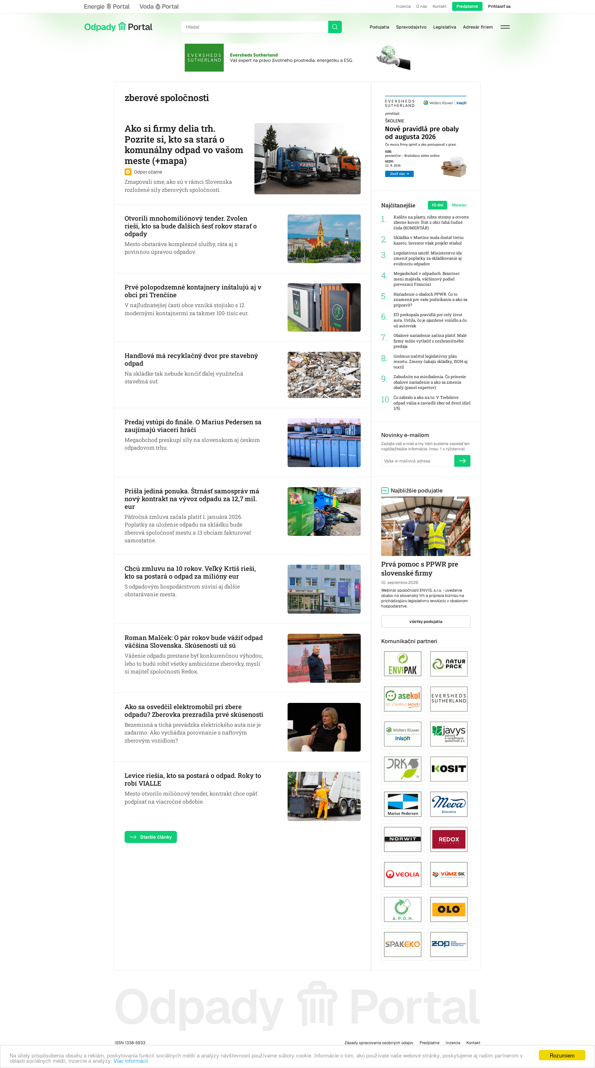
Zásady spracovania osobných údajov (379, 1042)
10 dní (437, 205)
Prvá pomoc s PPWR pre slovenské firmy (419, 568)
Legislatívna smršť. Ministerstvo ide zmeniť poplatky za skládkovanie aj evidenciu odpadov (428, 258)
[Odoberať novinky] (462, 461)
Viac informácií (130, 1060)
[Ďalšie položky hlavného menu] (505, 27)
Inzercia (403, 6)
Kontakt (440, 6)
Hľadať (335, 27)
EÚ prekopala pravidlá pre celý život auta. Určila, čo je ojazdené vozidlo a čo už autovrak (430, 320)
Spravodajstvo (411, 27)
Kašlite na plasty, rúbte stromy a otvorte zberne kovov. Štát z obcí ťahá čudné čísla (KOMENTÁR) (431, 222)
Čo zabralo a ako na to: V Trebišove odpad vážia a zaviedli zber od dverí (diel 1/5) (432, 403)
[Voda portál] (158, 6)
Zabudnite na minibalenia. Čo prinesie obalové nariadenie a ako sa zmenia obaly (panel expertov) (430, 382)
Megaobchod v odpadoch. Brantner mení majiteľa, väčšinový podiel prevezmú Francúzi (427, 279)
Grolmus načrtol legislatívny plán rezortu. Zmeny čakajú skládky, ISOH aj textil (430, 362)
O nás (421, 6)
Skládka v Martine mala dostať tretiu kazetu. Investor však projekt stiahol (429, 240)
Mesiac (459, 205)
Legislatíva (444, 27)
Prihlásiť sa (499, 6)
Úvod (118, 27)
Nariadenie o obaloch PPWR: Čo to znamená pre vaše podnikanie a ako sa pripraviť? (430, 300)
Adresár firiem (478, 27)
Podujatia (379, 27)
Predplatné (467, 6)
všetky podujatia (426, 621)
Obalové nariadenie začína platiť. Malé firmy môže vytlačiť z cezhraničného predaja (430, 341)
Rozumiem (562, 1055)
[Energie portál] (107, 6)
